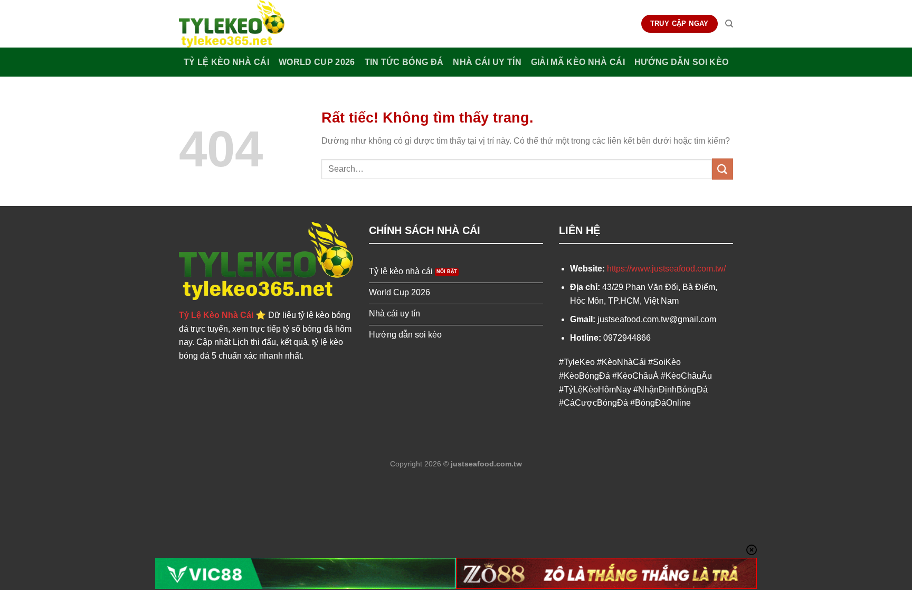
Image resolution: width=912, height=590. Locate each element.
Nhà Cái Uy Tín (487, 62)
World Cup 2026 (317, 62)
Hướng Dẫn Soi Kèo (681, 62)
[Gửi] (722, 168)
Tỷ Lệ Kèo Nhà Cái (226, 62)
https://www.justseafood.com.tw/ (666, 268)
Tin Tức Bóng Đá (404, 62)
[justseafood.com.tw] (231, 24)
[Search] (729, 24)
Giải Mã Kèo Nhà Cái (578, 62)
